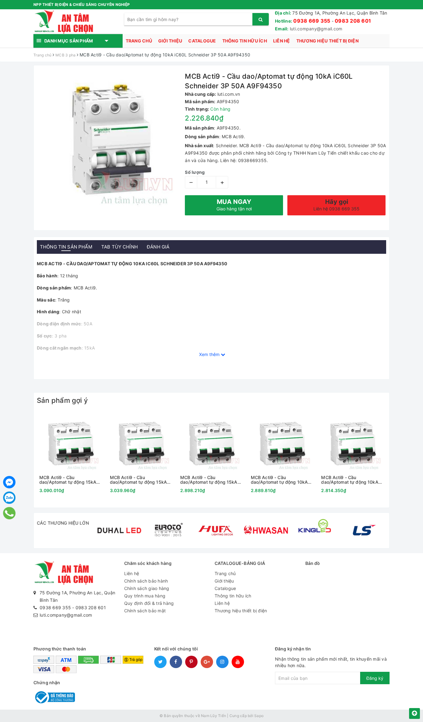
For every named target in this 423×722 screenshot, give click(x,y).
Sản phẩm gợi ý (62, 400)
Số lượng (195, 172)
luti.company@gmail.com (316, 28)
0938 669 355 (311, 21)
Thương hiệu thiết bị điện (327, 40)
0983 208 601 (353, 21)
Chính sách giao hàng (146, 588)
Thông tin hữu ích (244, 40)
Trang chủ (139, 40)
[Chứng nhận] (54, 696)
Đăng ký (374, 678)
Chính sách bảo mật (145, 610)
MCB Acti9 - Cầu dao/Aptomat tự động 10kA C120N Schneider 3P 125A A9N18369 (279, 480)
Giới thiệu (170, 40)
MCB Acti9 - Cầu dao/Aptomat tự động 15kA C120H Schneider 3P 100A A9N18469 (138, 480)
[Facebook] (9, 482)
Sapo (259, 715)
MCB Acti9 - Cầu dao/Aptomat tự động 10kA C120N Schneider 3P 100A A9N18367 (349, 480)
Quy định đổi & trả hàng (149, 603)
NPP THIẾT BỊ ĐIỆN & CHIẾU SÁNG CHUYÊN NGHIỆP (81, 4)
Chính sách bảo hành (146, 580)
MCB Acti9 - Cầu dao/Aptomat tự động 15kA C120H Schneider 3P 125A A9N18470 (67, 480)
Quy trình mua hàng (145, 595)
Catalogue (202, 40)
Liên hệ (281, 40)
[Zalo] (9, 497)
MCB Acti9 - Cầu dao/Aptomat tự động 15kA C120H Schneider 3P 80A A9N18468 (208, 480)
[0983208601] (9, 513)
